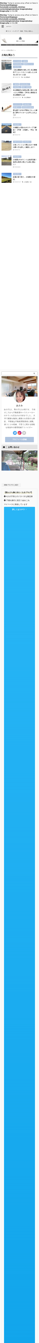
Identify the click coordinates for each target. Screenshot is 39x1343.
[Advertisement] (20, 279)
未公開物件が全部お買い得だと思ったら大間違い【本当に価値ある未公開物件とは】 (25, 92)
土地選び (26, 182)
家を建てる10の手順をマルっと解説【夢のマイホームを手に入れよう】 (25, 112)
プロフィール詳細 (19, 439)
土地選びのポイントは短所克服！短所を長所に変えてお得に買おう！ (25, 162)
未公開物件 (27, 77)
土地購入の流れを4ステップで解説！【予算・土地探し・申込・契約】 (25, 129)
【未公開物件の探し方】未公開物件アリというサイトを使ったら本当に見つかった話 (25, 72)
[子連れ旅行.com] (20, 470)
